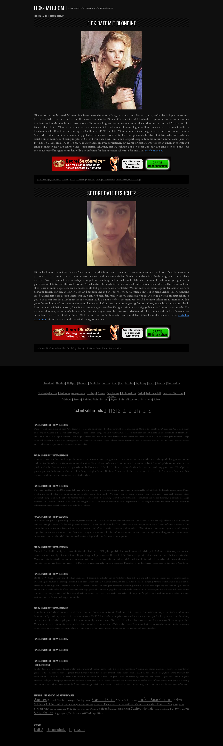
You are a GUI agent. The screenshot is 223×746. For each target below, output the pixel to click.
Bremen (101, 393)
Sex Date (81, 708)
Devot (120, 700)
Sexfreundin (124, 708)
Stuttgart (71, 383)
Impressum (77, 729)
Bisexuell (51, 700)
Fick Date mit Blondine (111, 23)
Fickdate (91, 348)
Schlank (181, 704)
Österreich (146, 399)
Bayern (114, 399)
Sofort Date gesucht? (111, 193)
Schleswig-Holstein (47, 393)
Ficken (177, 700)
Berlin (141, 393)
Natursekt (141, 704)
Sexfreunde (113, 709)
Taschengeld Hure (94, 713)
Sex (51, 709)
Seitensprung (41, 709)
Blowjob (82, 348)
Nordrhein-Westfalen (56, 348)
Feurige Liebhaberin (105, 179)
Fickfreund (40, 704)
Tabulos (71, 713)
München (60, 383)
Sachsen (111, 396)
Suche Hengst (134, 179)
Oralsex (152, 704)
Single (57, 713)
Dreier (126, 700)
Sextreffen (182, 708)
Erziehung (133, 700)
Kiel (121, 383)
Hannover (83, 383)
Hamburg (91, 393)
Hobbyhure (130, 704)
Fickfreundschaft (54, 704)
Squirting (64, 713)
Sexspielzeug (158, 709)
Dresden (106, 383)
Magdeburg (140, 383)
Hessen (65, 179)
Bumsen (88, 700)
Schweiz (157, 399)
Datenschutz (56, 729)
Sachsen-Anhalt (153, 393)
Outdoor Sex (164, 704)
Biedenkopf (44, 179)
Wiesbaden (94, 383)
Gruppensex (87, 704)
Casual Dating (104, 699)
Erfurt (151, 383)
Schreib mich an (152, 150)
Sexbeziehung (60, 709)
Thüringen (67, 399)
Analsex (91, 179)
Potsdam (129, 383)
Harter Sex (99, 704)
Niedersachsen (128, 393)
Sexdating (81, 179)
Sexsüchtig (169, 708)
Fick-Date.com (49, 8)
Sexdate (71, 709)
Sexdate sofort (115, 348)
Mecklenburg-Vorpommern (72, 393)
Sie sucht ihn (43, 713)
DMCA (38, 729)
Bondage (81, 700)
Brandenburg (113, 393)
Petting (175, 704)
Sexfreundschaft (142, 708)
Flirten (66, 704)
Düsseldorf (48, 383)
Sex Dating (91, 708)
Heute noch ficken (114, 704)
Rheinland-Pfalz (90, 399)
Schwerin (160, 383)
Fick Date (56, 179)
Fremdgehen (75, 704)
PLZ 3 (72, 179)
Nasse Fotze (121, 179)
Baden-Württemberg (129, 399)
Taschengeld (81, 713)
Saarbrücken (173, 383)
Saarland (104, 399)
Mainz (114, 383)
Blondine (61, 700)
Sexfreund (103, 709)
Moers (42, 348)
